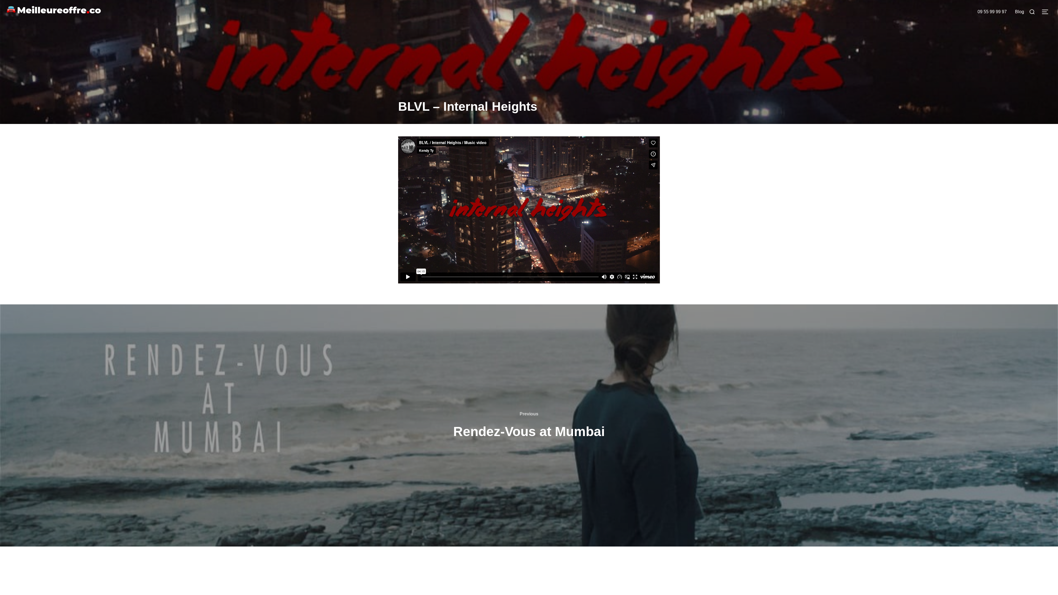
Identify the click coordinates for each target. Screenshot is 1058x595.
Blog (1019, 11)
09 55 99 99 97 (992, 11)
